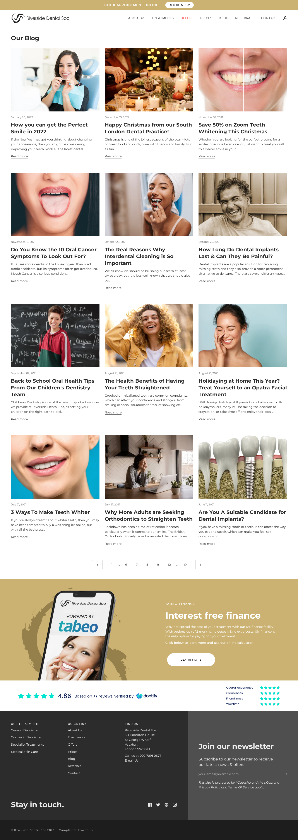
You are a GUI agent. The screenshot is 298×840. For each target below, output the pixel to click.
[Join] (281, 774)
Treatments (77, 737)
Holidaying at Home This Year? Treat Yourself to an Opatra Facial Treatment (243, 387)
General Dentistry (24, 730)
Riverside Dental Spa (30, 830)
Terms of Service (241, 787)
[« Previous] (97, 564)
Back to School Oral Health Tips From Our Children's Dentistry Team (52, 387)
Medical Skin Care (24, 752)
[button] (137, 18)
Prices (72, 752)
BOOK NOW (179, 5)
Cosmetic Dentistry (26, 737)
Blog (71, 759)
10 (169, 565)
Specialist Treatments (27, 744)
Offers (72, 744)
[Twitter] (158, 805)
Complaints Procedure (76, 830)
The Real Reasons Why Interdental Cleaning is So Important (139, 256)
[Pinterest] (166, 805)
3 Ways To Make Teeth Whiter (50, 512)
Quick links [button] (78, 723)
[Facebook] (150, 805)
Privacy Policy (209, 787)
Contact (74, 773)
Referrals (74, 766)
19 (185, 565)
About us (75, 730)
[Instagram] (175, 805)
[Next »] (200, 564)
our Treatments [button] (25, 723)
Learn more (191, 659)
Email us (131, 760)
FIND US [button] (131, 723)
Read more (19, 156)
